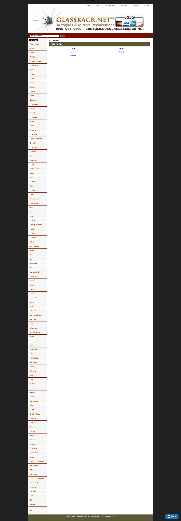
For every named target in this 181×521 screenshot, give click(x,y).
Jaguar (32, 255)
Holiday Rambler (36, 225)
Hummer (33, 233)
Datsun (32, 156)
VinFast (32, 504)
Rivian (32, 380)
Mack (32, 293)
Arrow (73, 52)
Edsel (32, 177)
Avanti (32, 83)
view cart (146, 5)
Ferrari (32, 182)
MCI (31, 306)
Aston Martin (34, 65)
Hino (31, 496)
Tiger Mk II (72, 55)
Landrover (33, 276)
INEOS (32, 500)
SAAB (32, 388)
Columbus (33, 147)
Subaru (32, 423)
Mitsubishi (33, 328)
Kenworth (33, 263)
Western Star (34, 466)
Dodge (32, 164)
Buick (32, 121)
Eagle (32, 173)
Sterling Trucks (35, 414)
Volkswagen (34, 453)
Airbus (32, 53)
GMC (31, 216)
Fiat (31, 186)
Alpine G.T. (122, 48)
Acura (32, 48)
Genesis (33, 487)
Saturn (32, 392)
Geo (31, 212)
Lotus (32, 289)
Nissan (32, 345)
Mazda (32, 302)
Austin (32, 74)
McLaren (33, 311)
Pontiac (32, 367)
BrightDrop (34, 113)
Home (50, 40)
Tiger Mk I (122, 52)
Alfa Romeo (34, 57)
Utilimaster (34, 448)
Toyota (32, 444)
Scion (32, 397)
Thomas (33, 440)
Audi (31, 70)
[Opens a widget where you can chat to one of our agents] (172, 517)
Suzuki (32, 431)
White (32, 470)
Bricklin (32, 109)
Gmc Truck (34, 220)
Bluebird (33, 91)
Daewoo (33, 152)
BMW (32, 96)
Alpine (73, 48)
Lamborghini (34, 272)
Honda (32, 229)
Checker (33, 130)
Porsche (33, 371)
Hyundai (33, 238)
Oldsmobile (34, 349)
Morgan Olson (35, 332)
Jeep (31, 259)
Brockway (33, 117)
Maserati (33, 298)
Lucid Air (33, 491)
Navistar (33, 341)
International (34, 246)
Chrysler (33, 143)
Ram (31, 375)
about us (98, 5)
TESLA (32, 435)
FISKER (32, 190)
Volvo (32, 457)
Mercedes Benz (35, 315)
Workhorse (34, 474)
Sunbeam (33, 427)
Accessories (34, 44)
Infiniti (32, 242)
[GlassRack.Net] (59, 20)
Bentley (32, 87)
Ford (31, 195)
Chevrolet (33, 134)
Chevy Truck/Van (36, 139)
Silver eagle (34, 401)
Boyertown (34, 104)
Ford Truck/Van (35, 199)
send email (124, 5)
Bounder (33, 100)
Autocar (33, 78)
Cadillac (33, 126)
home (88, 5)
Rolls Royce (34, 384)
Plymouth (33, 362)
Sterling (32, 410)
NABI (32, 337)
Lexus (32, 281)
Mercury (33, 319)
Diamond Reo (34, 160)
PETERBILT (34, 358)
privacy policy (110, 5)
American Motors (36, 61)
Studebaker (34, 418)
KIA (31, 268)
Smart (32, 405)
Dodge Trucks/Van (36, 169)
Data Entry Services (37, 461)
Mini (31, 324)
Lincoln (32, 285)
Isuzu (32, 250)
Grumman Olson (35, 483)
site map (135, 5)
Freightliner (34, 203)
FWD (31, 207)
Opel (31, 354)
